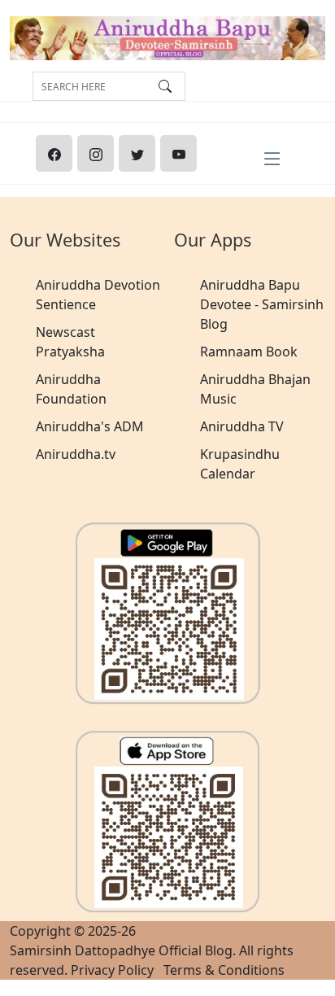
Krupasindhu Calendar (240, 464)
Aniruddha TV (242, 426)
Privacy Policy (112, 970)
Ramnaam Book (249, 351)
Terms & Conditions (224, 970)
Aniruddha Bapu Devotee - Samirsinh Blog (262, 304)
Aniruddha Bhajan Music (255, 389)
